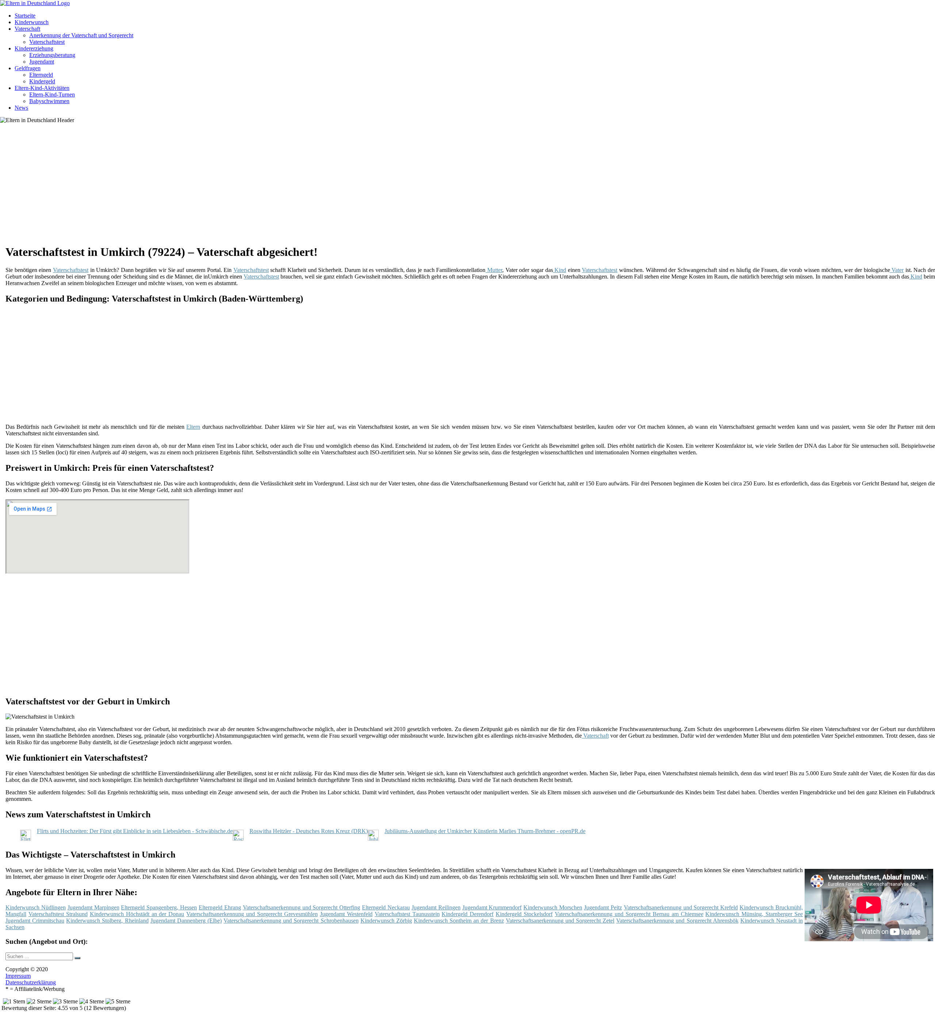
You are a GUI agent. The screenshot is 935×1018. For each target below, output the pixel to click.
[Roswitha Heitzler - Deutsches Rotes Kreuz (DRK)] (238, 839)
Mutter (493, 270)
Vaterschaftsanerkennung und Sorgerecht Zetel (560, 920)
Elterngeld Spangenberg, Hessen (159, 907)
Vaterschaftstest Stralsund (58, 914)
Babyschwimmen (49, 101)
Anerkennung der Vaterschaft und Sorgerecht (81, 35)
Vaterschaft (27, 29)
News (21, 108)
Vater (897, 270)
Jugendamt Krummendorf (492, 907)
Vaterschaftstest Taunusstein (407, 914)
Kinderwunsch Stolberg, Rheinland (107, 920)
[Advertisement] (230, 186)
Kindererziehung (34, 48)
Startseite (25, 15)
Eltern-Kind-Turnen (52, 94)
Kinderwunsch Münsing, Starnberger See (754, 914)
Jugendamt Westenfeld (346, 914)
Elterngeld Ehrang (220, 907)
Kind (559, 270)
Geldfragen (28, 68)
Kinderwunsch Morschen (552, 907)
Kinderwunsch (32, 22)
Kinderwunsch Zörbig (386, 920)
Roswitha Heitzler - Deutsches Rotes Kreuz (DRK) (308, 831)
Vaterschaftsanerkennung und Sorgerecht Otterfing (301, 907)
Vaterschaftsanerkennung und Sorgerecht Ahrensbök (677, 920)
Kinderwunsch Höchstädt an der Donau (137, 914)
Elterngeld (41, 75)
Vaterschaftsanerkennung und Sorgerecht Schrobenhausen (291, 920)
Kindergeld (42, 81)
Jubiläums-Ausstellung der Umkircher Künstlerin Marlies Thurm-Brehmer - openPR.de (485, 831)
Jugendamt (41, 61)
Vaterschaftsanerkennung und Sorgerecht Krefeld (681, 907)
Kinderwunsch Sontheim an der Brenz (459, 920)
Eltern (193, 427)
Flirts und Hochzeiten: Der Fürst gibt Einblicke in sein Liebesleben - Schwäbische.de (135, 831)
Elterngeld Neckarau (386, 907)
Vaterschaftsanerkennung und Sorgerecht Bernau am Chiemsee (629, 914)
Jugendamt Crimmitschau (34, 920)
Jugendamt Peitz (603, 907)
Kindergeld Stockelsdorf (524, 914)
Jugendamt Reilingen (436, 907)
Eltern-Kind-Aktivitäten (42, 88)
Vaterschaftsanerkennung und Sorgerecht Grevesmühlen (252, 914)
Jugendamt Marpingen (93, 907)
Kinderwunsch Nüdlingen (35, 907)
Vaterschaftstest (47, 42)
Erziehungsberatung (52, 55)
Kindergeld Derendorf (467, 914)
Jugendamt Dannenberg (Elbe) (186, 920)
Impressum (18, 976)
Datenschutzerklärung (30, 982)
